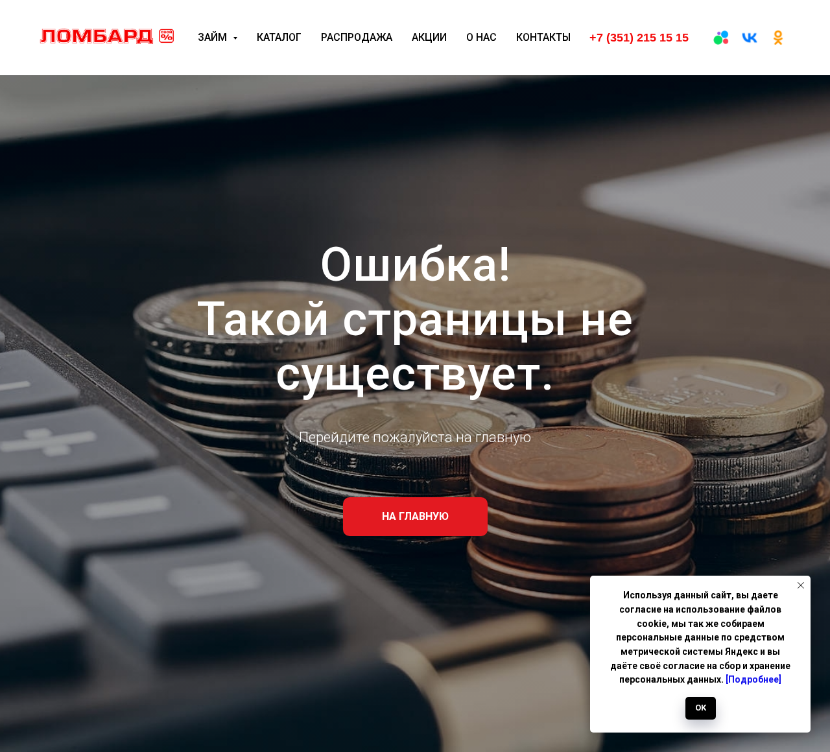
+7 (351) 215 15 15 (639, 37)
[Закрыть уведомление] (800, 585)
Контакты (543, 37)
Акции (429, 37)
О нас (481, 37)
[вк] (749, 37)
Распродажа (356, 37)
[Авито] (721, 37)
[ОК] (778, 37)
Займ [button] (214, 37)
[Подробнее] (753, 679)
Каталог (279, 37)
